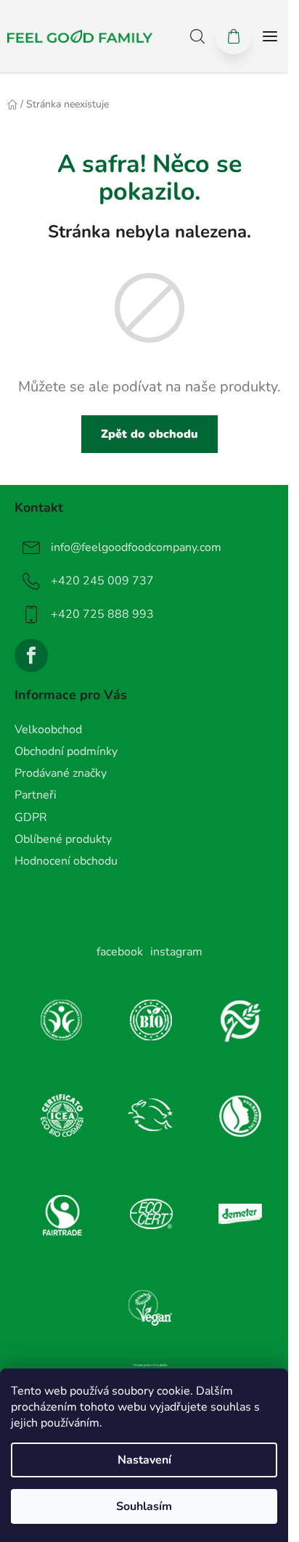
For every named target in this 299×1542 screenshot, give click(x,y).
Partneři (36, 795)
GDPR (31, 817)
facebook (120, 952)
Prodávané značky (61, 773)
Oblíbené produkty (63, 839)
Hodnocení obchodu (66, 861)
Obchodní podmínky (66, 751)
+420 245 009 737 (102, 581)
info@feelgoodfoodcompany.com (136, 547)
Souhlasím (144, 1506)
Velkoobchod (48, 730)
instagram (176, 952)
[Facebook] (31, 655)
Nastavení (144, 1460)
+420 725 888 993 (102, 614)
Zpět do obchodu (149, 434)
